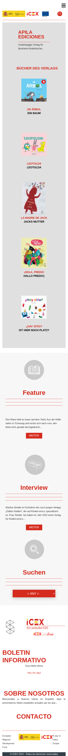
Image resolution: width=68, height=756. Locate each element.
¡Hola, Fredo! (34, 272)
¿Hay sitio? (34, 326)
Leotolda (34, 163)
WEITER (34, 435)
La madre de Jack (34, 217)
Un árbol (34, 109)
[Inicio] (20, 13)
